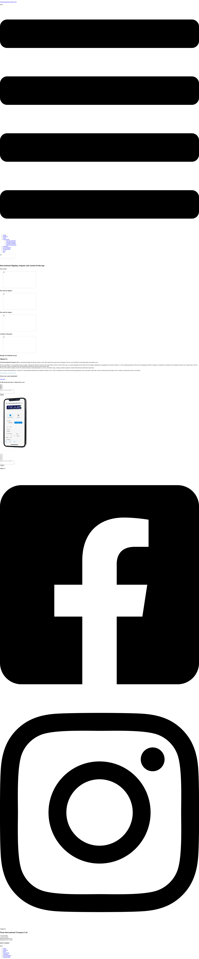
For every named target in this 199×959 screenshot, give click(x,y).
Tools (4, 238)
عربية (4, 250)
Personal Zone (6, 249)
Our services (6, 239)
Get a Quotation (7, 247)
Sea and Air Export (11, 242)
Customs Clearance (11, 243)
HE (4, 252)
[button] (99, 118)
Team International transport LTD (8, 2)
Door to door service (11, 245)
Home (4, 235)
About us (5, 236)
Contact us (5, 246)
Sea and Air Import (11, 240)
